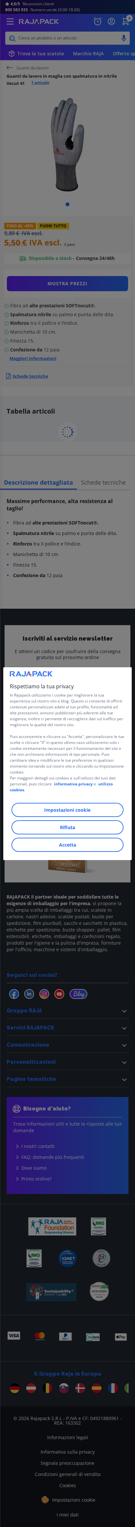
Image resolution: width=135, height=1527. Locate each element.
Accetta (67, 845)
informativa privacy (73, 784)
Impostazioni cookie (67, 810)
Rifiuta (67, 827)
